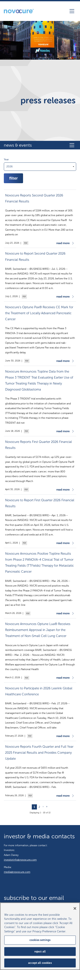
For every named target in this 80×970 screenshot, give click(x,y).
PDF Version (25, 243)
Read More (63, 243)
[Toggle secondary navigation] (72, 145)
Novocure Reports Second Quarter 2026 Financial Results (34, 198)
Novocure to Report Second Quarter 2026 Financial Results (35, 256)
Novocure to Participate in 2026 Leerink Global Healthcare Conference (38, 691)
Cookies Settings (40, 940)
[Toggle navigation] (72, 11)
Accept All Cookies (40, 962)
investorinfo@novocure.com (20, 859)
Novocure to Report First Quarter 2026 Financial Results (39, 503)
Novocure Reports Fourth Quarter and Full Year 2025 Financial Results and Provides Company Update (39, 753)
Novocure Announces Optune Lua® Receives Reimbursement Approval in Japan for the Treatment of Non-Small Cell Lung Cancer (37, 630)
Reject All (40, 951)
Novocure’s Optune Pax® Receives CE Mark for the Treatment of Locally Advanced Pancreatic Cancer (39, 313)
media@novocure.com (17, 871)
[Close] (75, 908)
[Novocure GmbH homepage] (19, 11)
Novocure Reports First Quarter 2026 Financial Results (38, 445)
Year (6, 159)
